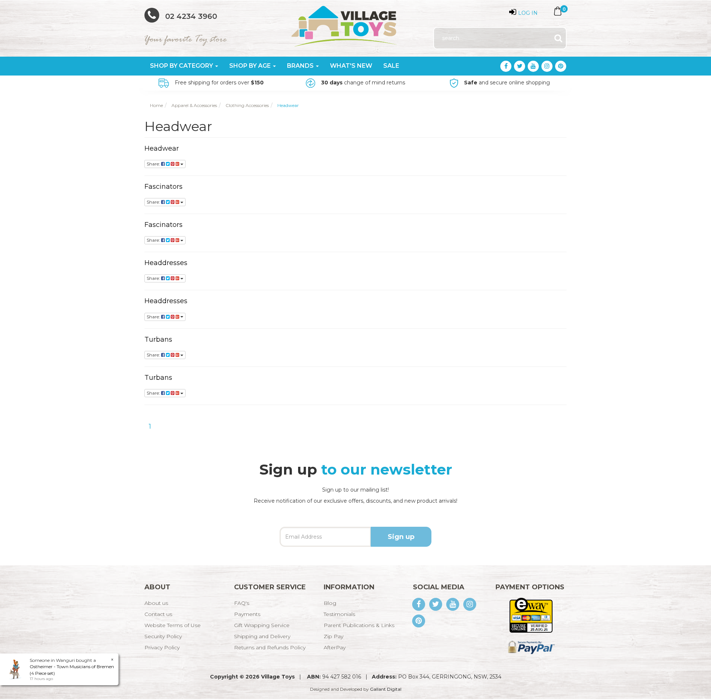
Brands (301, 65)
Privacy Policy (162, 647)
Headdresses (165, 263)
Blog (330, 603)
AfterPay (335, 647)
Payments (247, 614)
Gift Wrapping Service (262, 625)
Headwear (161, 148)
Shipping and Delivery (262, 636)
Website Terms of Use (172, 625)
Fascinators (163, 186)
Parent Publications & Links (359, 625)
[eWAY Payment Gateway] (531, 615)
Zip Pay (333, 636)
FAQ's (241, 603)
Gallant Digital (385, 689)
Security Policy (163, 636)
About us (156, 603)
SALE (391, 65)
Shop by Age (250, 65)
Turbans (158, 339)
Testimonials (339, 614)
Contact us (158, 614)
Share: (154, 164)
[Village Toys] (344, 23)
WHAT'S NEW (351, 65)
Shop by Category (182, 65)
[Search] (558, 38)
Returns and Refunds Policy (270, 647)
